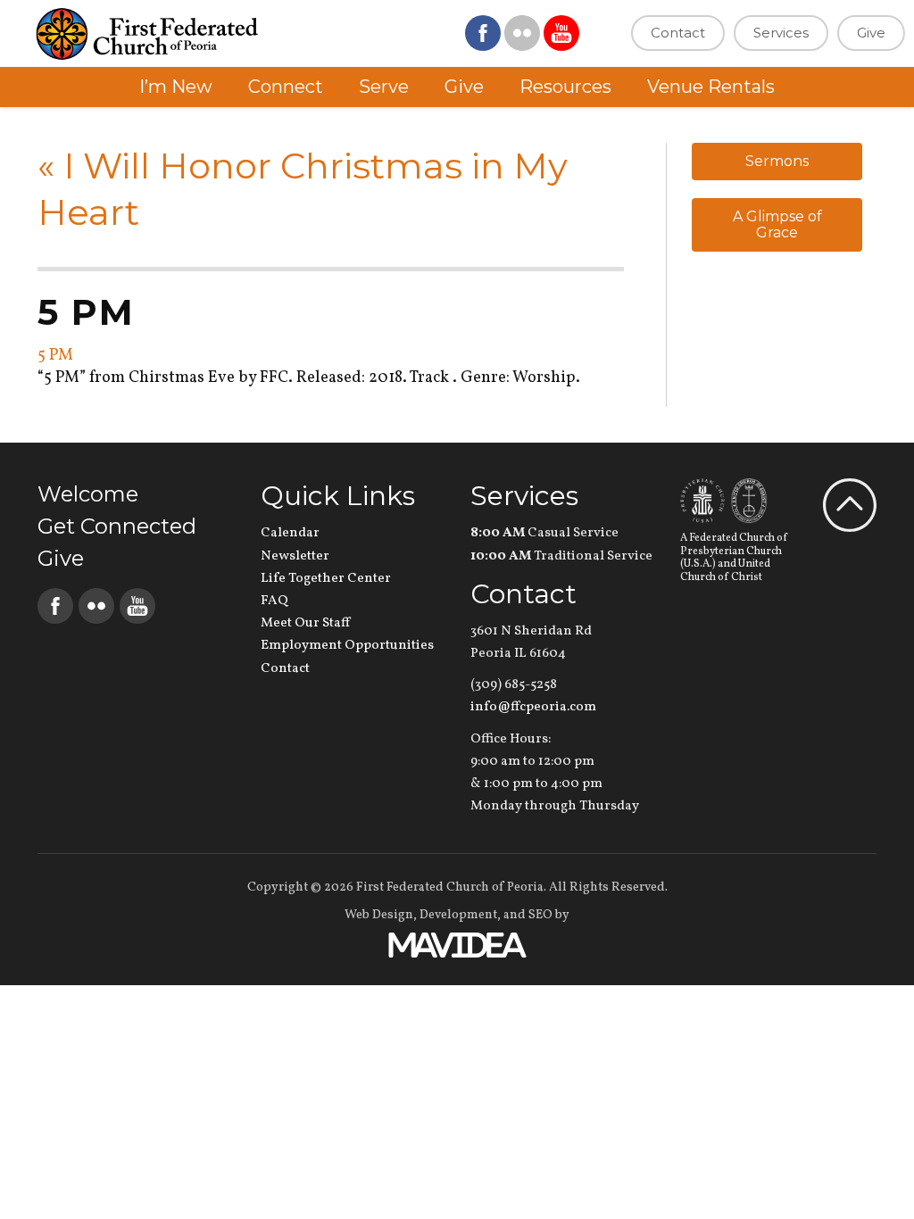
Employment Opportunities (347, 645)
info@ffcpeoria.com (533, 707)
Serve (384, 86)
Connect (285, 86)
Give (871, 32)
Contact (678, 32)
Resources (565, 86)
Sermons (777, 161)
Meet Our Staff (305, 623)
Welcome (87, 494)
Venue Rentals (711, 86)
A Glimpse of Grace (777, 224)
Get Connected (116, 526)
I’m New (175, 86)
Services (781, 32)
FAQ (274, 601)
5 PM (55, 355)
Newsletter (295, 556)
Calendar (290, 533)
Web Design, (381, 915)
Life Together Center (326, 578)
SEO (540, 915)
